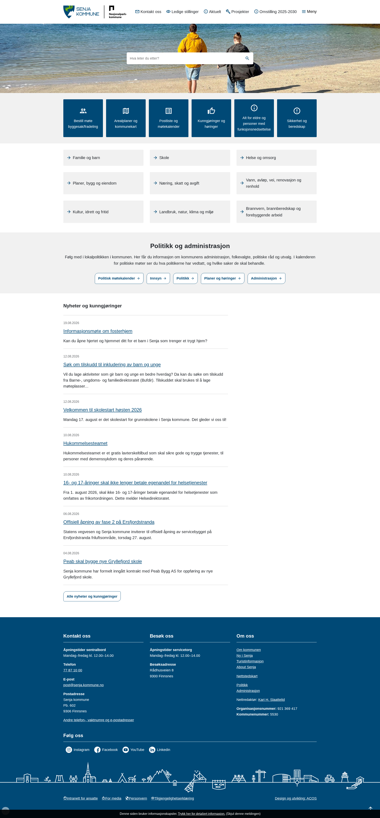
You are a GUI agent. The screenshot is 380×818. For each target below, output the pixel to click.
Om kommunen (249, 650)
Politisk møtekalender (116, 278)
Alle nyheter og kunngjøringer (92, 596)
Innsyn (156, 278)
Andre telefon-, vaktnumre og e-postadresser (98, 720)
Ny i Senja (245, 656)
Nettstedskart (247, 676)
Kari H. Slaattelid (271, 700)
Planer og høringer (220, 278)
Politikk (183, 278)
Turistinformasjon (250, 661)
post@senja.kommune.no (83, 685)
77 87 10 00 (72, 670)
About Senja (246, 667)
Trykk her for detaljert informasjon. (201, 813)
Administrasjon (264, 278)
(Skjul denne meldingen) (243, 813)
